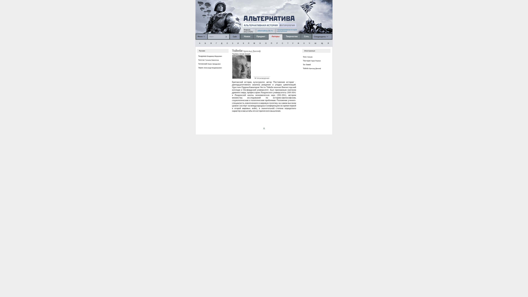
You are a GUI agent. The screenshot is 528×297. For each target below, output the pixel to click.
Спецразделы (320, 37)
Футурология (282, 31)
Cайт (235, 37)
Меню (200, 36)
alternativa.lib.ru (265, 31)
